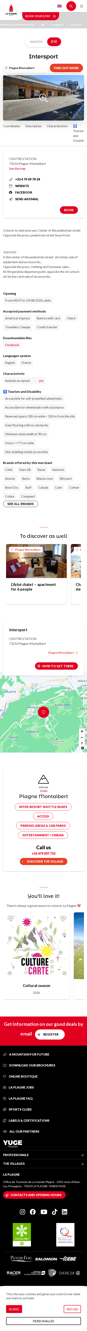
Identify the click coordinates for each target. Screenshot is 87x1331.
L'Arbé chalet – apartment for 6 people (33, 586)
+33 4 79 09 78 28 (27, 179)
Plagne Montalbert (28, 549)
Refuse (72, 1309)
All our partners (24, 1131)
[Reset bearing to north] (82, 743)
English (59, 6)
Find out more (66, 68)
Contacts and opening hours (36, 1195)
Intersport (76, 24)
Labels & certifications (28, 1120)
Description (33, 126)
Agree (14, 1309)
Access (43, 816)
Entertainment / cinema (43, 835)
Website (22, 186)
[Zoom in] (82, 731)
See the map (17, 168)
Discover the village (45, 861)
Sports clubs (20, 1109)
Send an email (27, 199)
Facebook (23, 192)
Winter (36, 41)
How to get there (58, 666)
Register (50, 1034)
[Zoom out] (82, 737)
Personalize (43, 1321)
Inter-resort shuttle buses (43, 807)
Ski (43, 24)
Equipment (57, 24)
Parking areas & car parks (43, 825)
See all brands (20, 504)
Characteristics (57, 126)
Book (69, 210)
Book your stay (38, 16)
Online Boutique (23, 1076)
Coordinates (11, 126)
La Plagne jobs (21, 1087)
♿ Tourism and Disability (80, 133)
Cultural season (36, 985)
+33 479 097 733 (43, 853)
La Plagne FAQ (20, 1098)
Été (54, 41)
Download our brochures (31, 1065)
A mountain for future (28, 1054)
